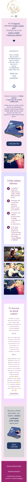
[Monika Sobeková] (14, 7)
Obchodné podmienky (14, 471)
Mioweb (20, 478)
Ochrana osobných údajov (14, 466)
